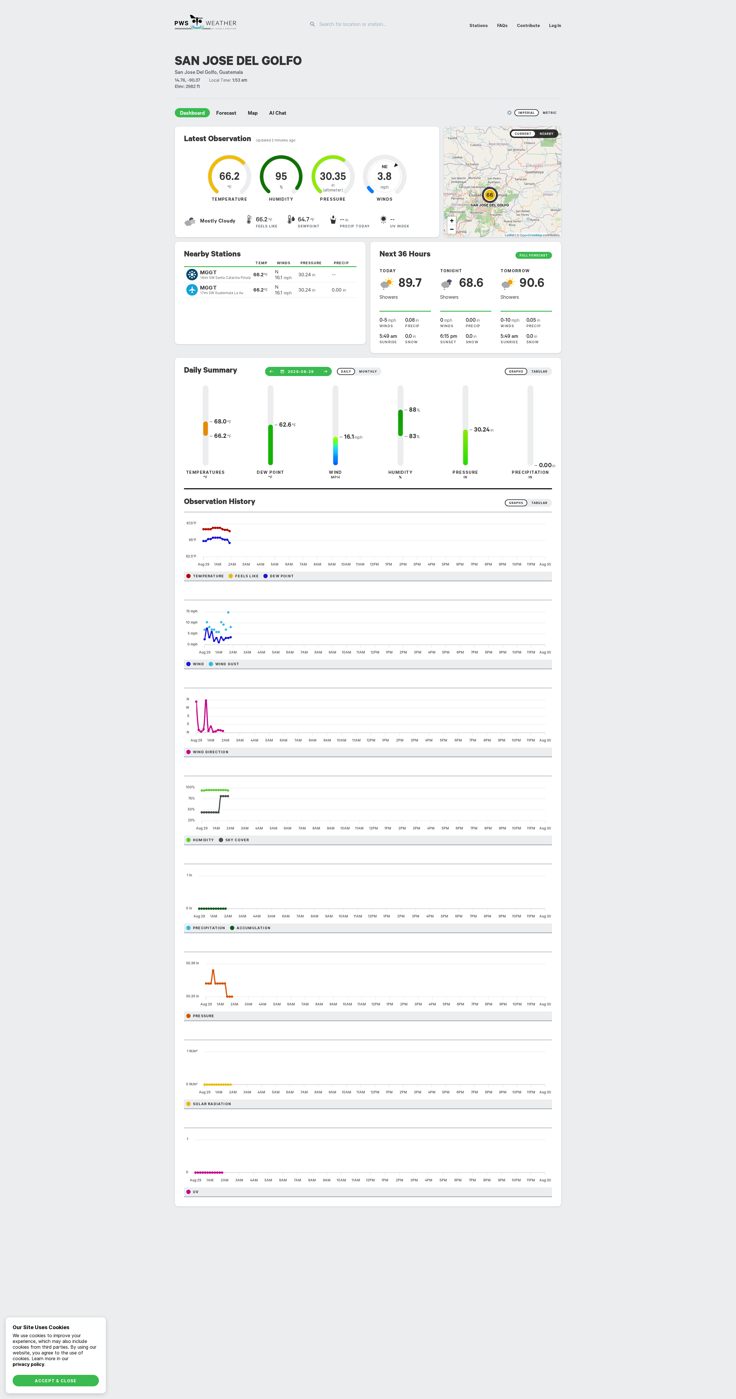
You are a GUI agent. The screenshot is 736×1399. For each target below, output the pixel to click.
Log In (555, 25)
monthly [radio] (368, 371)
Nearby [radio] (546, 133)
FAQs (502, 25)
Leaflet (509, 235)
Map (253, 114)
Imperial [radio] (526, 112)
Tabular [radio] (539, 503)
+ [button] (452, 220)
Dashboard (192, 114)
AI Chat (277, 114)
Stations (478, 25)
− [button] (452, 229)
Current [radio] (523, 133)
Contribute (528, 25)
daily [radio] (346, 371)
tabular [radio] (539, 371)
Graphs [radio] (516, 503)
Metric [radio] (550, 112)
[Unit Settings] (509, 113)
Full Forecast (534, 255)
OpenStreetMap (531, 235)
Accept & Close (56, 1380)
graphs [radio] (516, 371)
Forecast (226, 114)
